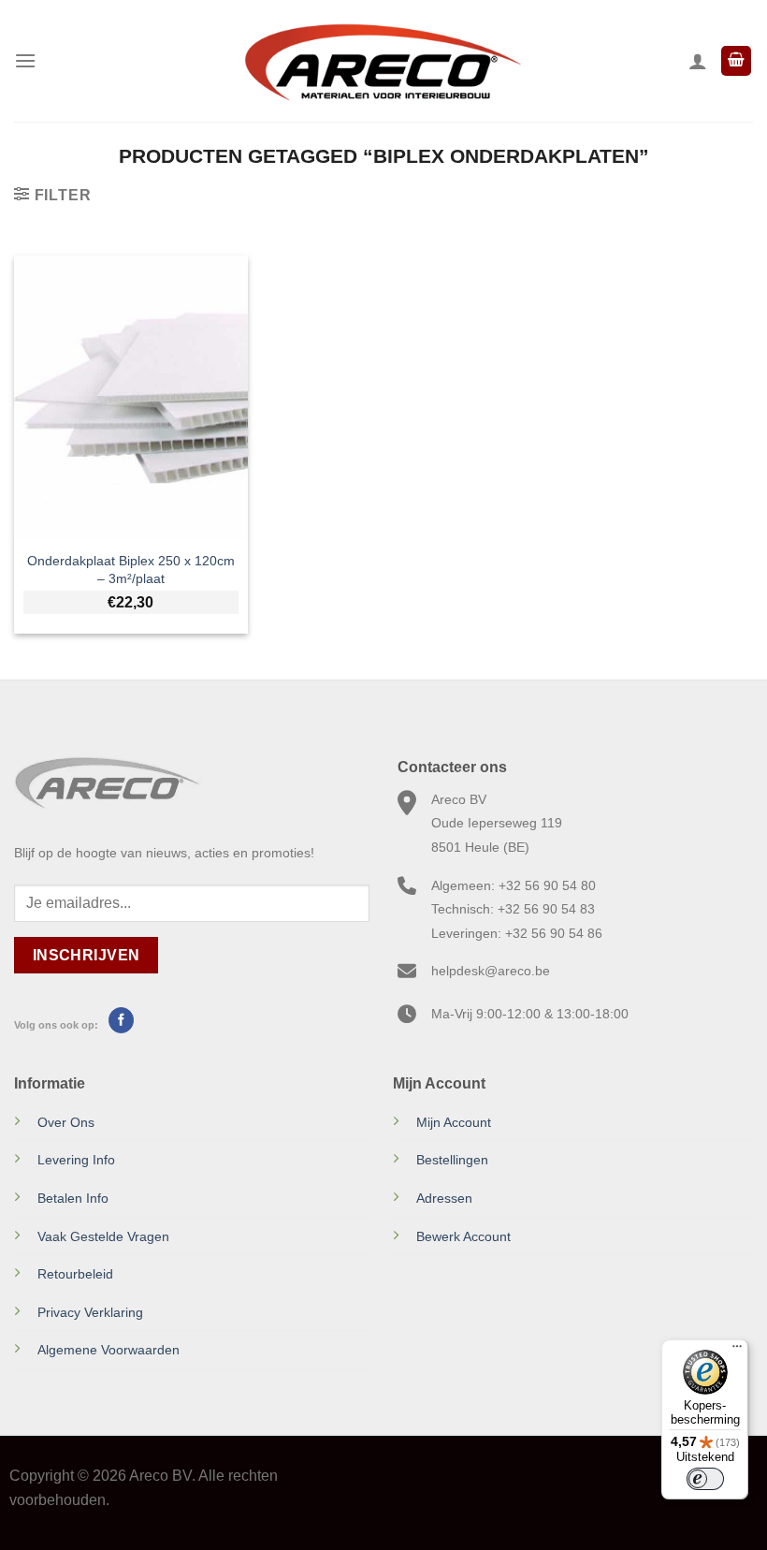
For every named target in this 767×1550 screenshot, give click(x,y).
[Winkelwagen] (736, 61)
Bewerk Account (463, 1236)
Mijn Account (453, 1122)
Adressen (444, 1198)
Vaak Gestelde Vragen (103, 1236)
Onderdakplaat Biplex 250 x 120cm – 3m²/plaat (131, 569)
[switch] (705, 1479)
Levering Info (76, 1159)
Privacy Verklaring (90, 1312)
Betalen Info (73, 1198)
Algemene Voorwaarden (108, 1349)
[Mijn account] (697, 60)
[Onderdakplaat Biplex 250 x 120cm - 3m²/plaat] (131, 398)
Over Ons (65, 1122)
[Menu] (25, 60)
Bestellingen (452, 1159)
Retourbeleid (75, 1273)
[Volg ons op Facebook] (121, 1020)
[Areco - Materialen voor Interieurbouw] (383, 61)
